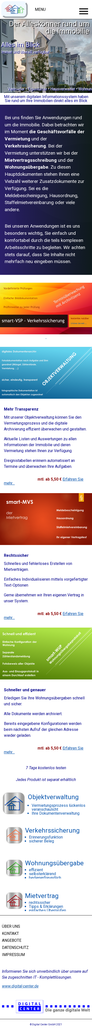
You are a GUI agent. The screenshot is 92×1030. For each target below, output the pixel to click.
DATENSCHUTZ (15, 947)
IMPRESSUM (13, 954)
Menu (40, 9)
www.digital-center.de (20, 986)
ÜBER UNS (11, 926)
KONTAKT (10, 933)
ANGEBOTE (11, 940)
